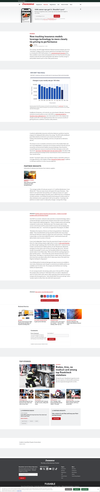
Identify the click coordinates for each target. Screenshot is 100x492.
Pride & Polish (54, 399)
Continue (51, 339)
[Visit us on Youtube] (50, 468)
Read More (56, 418)
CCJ (45, 116)
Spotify (36, 421)
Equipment (58, 364)
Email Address (50, 333)
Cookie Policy (19, 490)
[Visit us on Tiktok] (56, 468)
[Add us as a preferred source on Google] (45, 296)
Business (32, 33)
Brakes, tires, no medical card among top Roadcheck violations (66, 371)
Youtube (31, 421)
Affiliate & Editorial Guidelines (67, 486)
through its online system (57, 159)
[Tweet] (54, 296)
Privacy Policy (45, 19)
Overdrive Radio (54, 320)
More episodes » (24, 418)
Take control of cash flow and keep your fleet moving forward (30, 184)
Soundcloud (24, 423)
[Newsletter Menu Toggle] (80, 4)
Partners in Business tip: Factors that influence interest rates (74, 323)
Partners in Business (71, 320)
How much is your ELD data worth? (44, 292)
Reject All (76, 489)
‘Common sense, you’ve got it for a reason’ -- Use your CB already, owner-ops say (57, 323)
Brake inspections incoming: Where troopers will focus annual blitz (73, 403)
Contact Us (77, 486)
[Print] (42, 296)
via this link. (61, 106)
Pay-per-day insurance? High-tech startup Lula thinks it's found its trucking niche (25, 323)
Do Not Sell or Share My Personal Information (43, 486)
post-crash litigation (64, 243)
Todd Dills (35, 44)
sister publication (39, 116)
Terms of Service (51, 19)
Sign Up (22, 478)
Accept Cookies (84, 489)
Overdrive (32, 116)
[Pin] (57, 296)
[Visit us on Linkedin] (47, 468)
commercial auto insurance (58, 53)
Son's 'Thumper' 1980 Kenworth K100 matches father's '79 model (56, 403)
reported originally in (60, 114)
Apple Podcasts (24, 421)
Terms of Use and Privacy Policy (52, 18)
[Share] (48, 296)
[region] (50, 489)
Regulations (38, 399)
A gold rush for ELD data (40, 321)
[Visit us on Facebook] (41, 468)
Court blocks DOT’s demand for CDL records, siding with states (41, 403)
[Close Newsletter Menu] (80, 9)
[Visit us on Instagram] (53, 468)
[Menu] (19, 4)
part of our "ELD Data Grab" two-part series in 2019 (49, 150)
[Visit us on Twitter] (44, 468)
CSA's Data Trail (69, 399)
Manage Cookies (57, 486)
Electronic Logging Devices (40, 320)
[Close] (98, 489)
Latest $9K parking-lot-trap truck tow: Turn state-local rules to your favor (26, 403)
